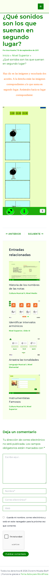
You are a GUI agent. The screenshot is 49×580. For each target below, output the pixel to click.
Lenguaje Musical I (18, 365)
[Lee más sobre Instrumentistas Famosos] (24, 384)
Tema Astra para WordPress (34, 574)
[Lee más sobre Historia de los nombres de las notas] (24, 270)
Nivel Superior (15, 331)
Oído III (26, 331)
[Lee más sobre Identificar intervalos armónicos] (24, 309)
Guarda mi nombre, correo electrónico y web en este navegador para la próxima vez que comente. (24, 521)
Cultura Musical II (17, 293)
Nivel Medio (31, 293)
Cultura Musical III (17, 406)
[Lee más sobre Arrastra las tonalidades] (24, 346)
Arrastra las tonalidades (24, 359)
